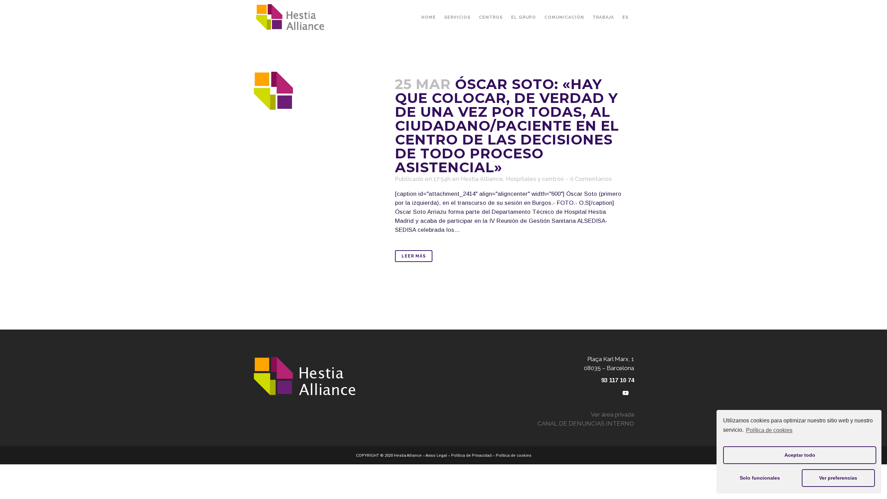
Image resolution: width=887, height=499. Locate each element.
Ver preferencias (838, 478)
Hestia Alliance (482, 178)
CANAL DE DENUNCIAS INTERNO (585, 423)
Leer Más (414, 256)
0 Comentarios (591, 178)
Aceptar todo (799, 455)
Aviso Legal (436, 455)
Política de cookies (769, 430)
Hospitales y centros (535, 178)
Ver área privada (612, 414)
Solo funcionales (760, 478)
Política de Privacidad (471, 455)
